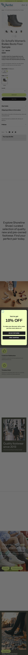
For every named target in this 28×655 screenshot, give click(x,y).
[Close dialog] (3, 311)
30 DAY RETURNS (14, 333)
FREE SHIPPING (14, 337)
